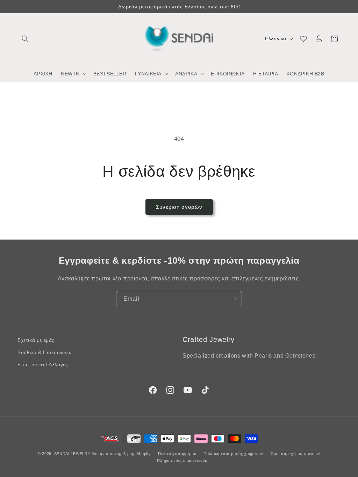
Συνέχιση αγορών (179, 207)
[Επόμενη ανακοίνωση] (338, 6)
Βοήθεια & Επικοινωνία (44, 352)
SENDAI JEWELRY (72, 454)
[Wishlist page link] (303, 38)
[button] (25, 38)
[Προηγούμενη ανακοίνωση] (20, 6)
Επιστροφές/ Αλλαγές (42, 364)
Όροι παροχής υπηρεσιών (295, 454)
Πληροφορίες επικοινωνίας (182, 460)
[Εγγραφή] (234, 299)
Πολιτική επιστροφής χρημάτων (233, 454)
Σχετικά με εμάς (36, 340)
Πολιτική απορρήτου (177, 454)
